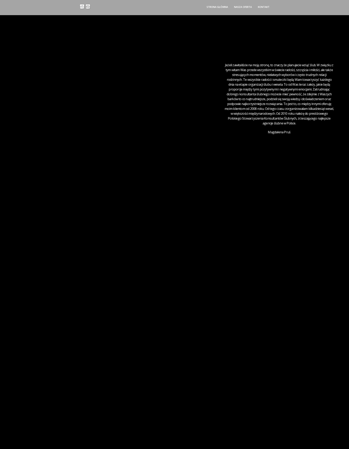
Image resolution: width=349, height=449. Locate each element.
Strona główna (217, 7)
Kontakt (263, 7)
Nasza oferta (243, 7)
